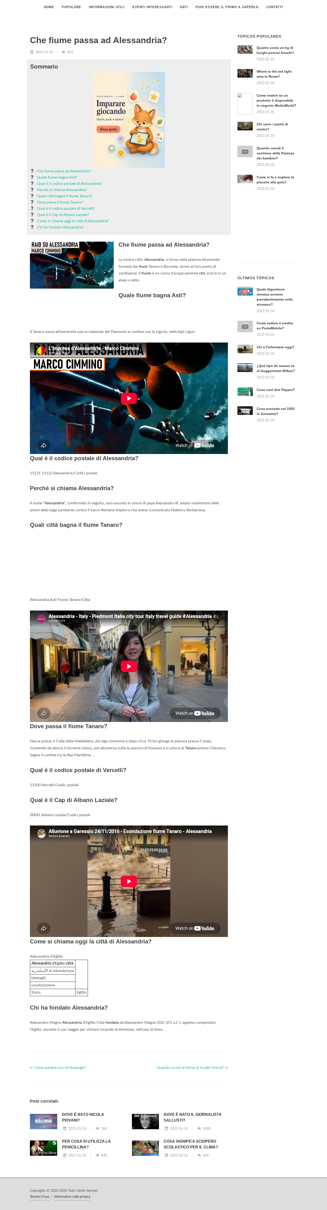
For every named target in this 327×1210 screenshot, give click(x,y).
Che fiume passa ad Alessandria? (64, 171)
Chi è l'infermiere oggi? (275, 347)
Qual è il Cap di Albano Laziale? (63, 215)
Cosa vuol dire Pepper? (276, 390)
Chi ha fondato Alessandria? (60, 227)
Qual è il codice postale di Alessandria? (69, 184)
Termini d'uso (39, 1196)
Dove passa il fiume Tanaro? (60, 202)
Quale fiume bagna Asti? (57, 177)
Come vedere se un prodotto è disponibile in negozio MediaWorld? (276, 100)
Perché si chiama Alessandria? (62, 190)
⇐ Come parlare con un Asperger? (58, 1068)
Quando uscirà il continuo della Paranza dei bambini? (275, 153)
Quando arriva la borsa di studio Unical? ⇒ (192, 1068)
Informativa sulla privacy (72, 1196)
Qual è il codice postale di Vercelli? (66, 208)
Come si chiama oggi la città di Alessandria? (73, 221)
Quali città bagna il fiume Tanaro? (64, 196)
